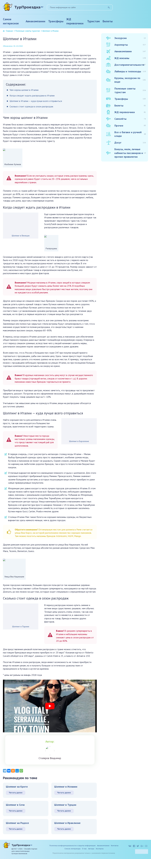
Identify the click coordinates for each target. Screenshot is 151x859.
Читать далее (15, 792)
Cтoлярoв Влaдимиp (50, 758)
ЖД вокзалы (130, 58)
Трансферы (55, 21)
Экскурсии (130, 38)
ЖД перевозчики (74, 21)
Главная (9, 31)
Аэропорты (130, 44)
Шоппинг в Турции (65, 804)
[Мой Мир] (17, 770)
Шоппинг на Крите (17, 786)
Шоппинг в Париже (20, 626)
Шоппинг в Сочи (15, 804)
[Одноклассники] (13, 770)
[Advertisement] (123, 210)
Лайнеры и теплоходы (130, 71)
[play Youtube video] (50, 706)
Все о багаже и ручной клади (130, 134)
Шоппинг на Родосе (17, 823)
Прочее (130, 125)
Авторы (91, 848)
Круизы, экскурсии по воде (130, 79)
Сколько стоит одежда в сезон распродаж (31, 106)
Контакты (114, 845)
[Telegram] (4, 770)
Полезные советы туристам (27, 31)
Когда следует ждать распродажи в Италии (32, 95)
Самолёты (130, 118)
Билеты (108, 21)
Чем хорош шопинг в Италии (24, 89)
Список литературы (72, 848)
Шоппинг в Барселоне (79, 441)
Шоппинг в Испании (65, 786)
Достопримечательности (130, 64)
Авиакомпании (35, 21)
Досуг (130, 142)
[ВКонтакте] (9, 770)
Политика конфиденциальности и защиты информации (72, 845)
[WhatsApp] (21, 770)
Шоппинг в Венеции (20, 235)
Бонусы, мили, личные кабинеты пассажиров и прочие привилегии (130, 152)
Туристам (93, 21)
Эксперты (100, 848)
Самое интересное (11, 21)
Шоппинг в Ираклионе (67, 823)
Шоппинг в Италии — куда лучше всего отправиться (36, 100)
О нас (84, 848)
